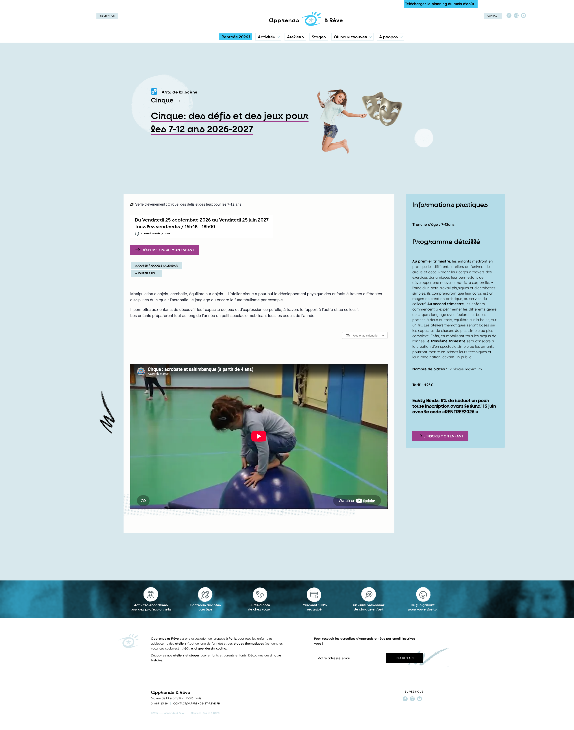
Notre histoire (390, 57)
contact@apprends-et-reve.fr (196, 703)
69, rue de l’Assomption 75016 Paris (176, 698)
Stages (319, 37)
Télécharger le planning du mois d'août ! (440, 3)
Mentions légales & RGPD (205, 713)
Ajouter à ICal (146, 273)
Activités (266, 37)
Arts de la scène (180, 92)
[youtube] (523, 15)
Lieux (351, 66)
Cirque (162, 100)
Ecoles (352, 57)
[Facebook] (509, 15)
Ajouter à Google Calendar (156, 265)
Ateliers (295, 37)
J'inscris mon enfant (443, 436)
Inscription (107, 15)
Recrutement (390, 75)
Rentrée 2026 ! (236, 37)
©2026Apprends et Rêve (168, 713)
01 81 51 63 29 (159, 703)
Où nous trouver (350, 37)
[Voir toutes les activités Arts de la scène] (154, 92)
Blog (384, 66)
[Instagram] (516, 15)
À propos (388, 37)
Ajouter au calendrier (365, 335)
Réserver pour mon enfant (167, 250)
